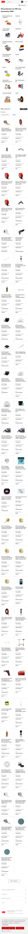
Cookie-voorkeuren (11, 911)
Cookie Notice (5, 924)
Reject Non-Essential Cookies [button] (8, 928)
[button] (6, 931)
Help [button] (3, 902)
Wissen (14, 114)
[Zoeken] (22, 2)
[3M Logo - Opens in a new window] (3, 2)
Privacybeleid (19, 910)
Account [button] (23, 5)
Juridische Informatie (11, 910)
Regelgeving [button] (6, 898)
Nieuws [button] (4, 894)
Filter (23, 109)
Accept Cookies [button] (20, 928)
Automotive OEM (5, 114)
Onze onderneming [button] (8, 889)
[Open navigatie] (26, 1)
